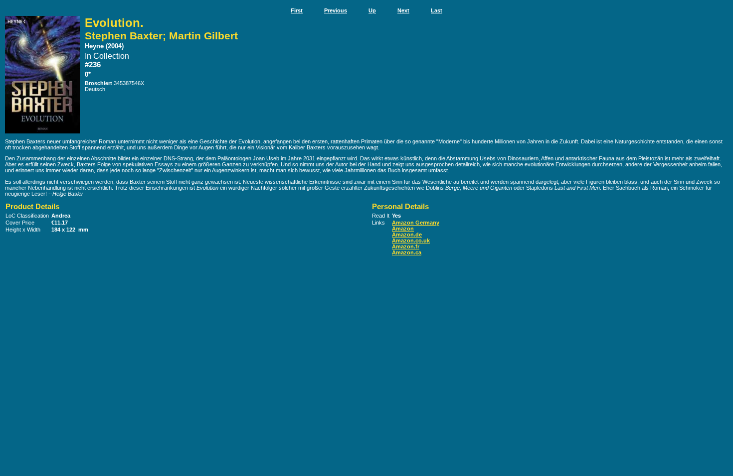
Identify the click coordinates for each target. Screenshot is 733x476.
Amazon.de (407, 235)
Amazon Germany (415, 223)
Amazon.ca (406, 252)
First (297, 10)
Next (403, 10)
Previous (335, 10)
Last (436, 10)
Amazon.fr (405, 246)
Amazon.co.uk (411, 240)
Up (372, 10)
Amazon (403, 229)
